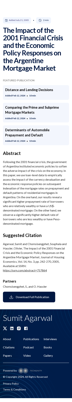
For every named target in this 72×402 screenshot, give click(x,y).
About (7, 339)
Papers (7, 355)
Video (27, 355)
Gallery (48, 355)
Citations (9, 347)
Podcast (28, 347)
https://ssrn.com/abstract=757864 (25, 270)
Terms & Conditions (14, 389)
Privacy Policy (11, 383)
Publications (31, 339)
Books (48, 347)
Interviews (50, 339)
